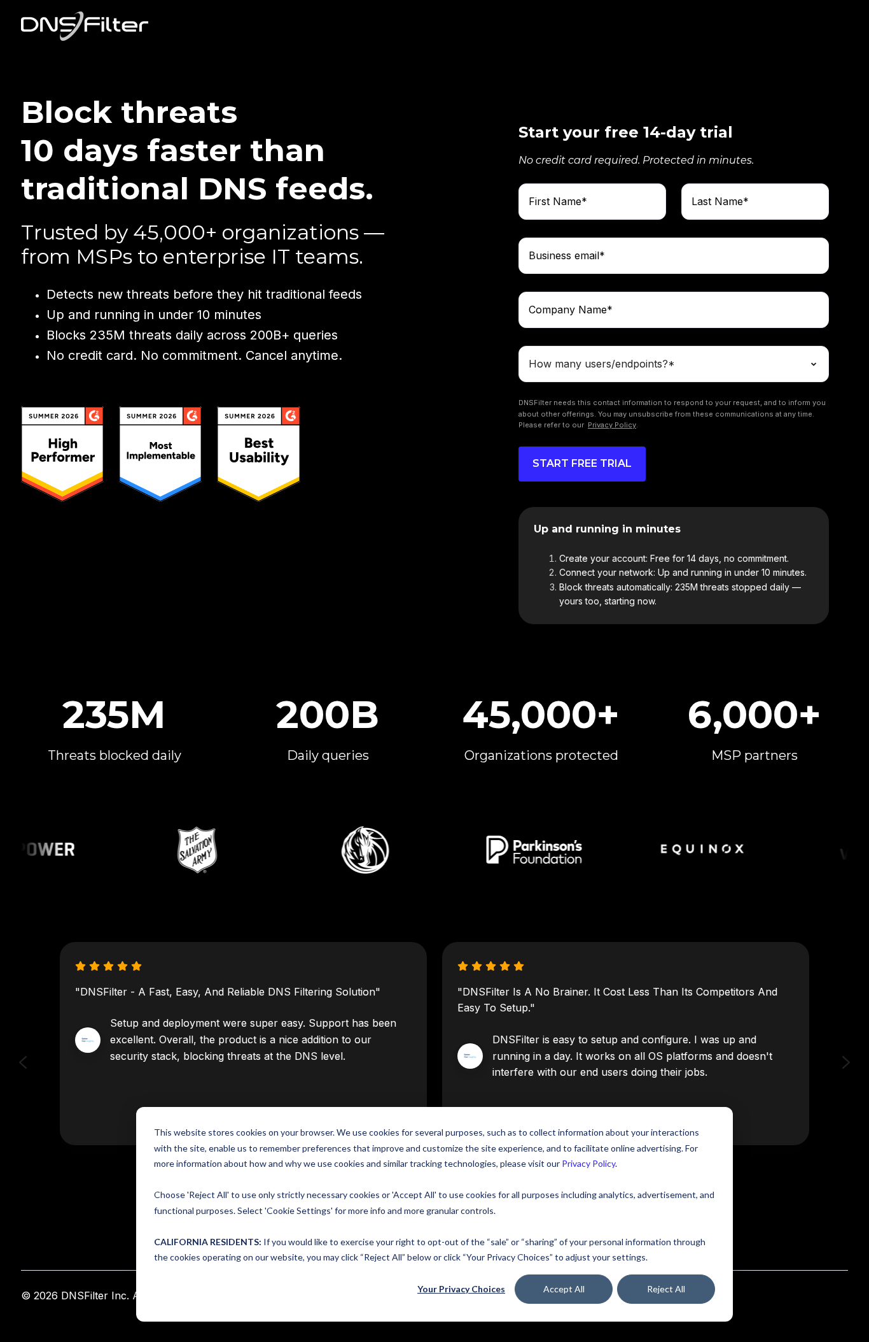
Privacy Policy (588, 1163)
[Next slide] (846, 1062)
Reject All (666, 1288)
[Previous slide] (23, 1062)
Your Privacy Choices (461, 1288)
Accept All (564, 1288)
